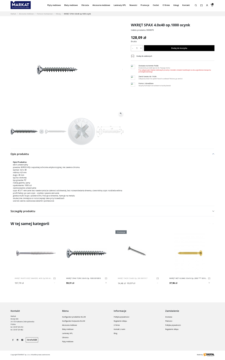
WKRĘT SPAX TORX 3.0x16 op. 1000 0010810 (83, 278)
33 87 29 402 (18, 330)
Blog (115, 333)
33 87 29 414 (18, 327)
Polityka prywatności (121, 317)
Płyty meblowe (67, 341)
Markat (13, 14)
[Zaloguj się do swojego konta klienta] (207, 5)
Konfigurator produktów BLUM (74, 317)
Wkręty (58, 14)
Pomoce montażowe (45, 14)
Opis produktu (20, 154)
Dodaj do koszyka (179, 48)
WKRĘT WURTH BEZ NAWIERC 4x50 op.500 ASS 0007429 (34, 278)
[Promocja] (138, 253)
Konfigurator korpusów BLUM (73, 321)
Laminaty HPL (67, 333)
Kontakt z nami (119, 329)
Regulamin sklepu (120, 321)
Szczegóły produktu (23, 211)
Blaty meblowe (67, 329)
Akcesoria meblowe (26, 14)
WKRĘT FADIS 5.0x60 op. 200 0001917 (132, 278)
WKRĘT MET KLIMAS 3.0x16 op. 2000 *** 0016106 (188, 278)
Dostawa (168, 317)
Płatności (168, 321)
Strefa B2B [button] (32, 340)
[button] (196, 5)
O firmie (117, 325)
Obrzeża (65, 337)
